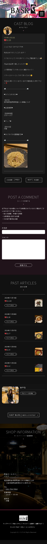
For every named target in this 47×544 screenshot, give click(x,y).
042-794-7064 (11, 489)
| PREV (13, 180)
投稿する (23, 265)
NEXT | (34, 180)
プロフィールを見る (27, 393)
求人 (22, 527)
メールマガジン (30, 527)
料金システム (17, 523)
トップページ (7, 523)
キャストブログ (14, 527)
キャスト (25, 523)
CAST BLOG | (22, 415)
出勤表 (32, 523)
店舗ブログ (39, 523)
